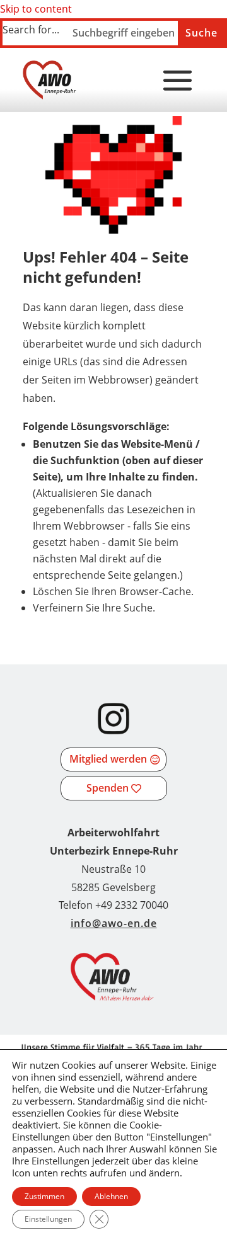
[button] (178, 81)
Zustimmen (44, 1196)
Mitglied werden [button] (108, 759)
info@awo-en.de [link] (114, 923)
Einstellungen (48, 1219)
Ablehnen (111, 1196)
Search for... (31, 30)
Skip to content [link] (36, 9)
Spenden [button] (107, 788)
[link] (49, 80)
